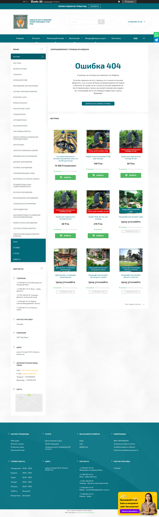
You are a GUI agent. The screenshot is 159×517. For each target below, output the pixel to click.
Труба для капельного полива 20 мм (65, 218)
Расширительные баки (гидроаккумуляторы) (22, 186)
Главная (20, 38)
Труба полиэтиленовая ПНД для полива (98, 157)
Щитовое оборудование (22, 162)
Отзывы (16, 248)
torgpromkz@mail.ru (29, 374)
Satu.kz (89, 510)
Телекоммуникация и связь (24, 173)
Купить (67, 177)
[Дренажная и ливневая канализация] (65, 260)
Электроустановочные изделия (25, 150)
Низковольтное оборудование (25, 156)
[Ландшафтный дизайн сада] (130, 202)
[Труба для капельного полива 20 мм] (65, 202)
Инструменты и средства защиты (26, 179)
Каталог (36, 38)
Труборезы (17, 74)
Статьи (16, 253)
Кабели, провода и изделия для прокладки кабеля (25, 138)
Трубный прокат (19, 114)
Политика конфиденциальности (126, 450)
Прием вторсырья (20, 103)
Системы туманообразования (25, 91)
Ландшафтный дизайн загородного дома (98, 276)
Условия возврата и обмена (124, 447)
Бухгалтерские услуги (21, 109)
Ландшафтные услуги (95, 38)
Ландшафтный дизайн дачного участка (130, 276)
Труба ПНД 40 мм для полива (98, 218)
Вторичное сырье (20, 97)
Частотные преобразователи (24, 228)
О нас (15, 242)
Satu (81, 444)
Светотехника (18, 145)
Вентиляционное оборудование (25, 198)
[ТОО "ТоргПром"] (20, 28)
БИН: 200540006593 (121, 441)
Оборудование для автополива (25, 86)
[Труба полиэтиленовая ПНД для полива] (98, 141)
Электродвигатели (20, 209)
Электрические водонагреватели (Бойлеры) (26, 235)
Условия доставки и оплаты (124, 444)
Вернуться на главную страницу (98, 104)
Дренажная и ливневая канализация (65, 276)
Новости (16, 259)
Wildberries (84, 447)
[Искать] (101, 21)
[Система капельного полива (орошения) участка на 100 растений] (65, 141)
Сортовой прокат (20, 120)
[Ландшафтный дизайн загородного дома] (98, 260)
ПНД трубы (17, 63)
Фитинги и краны (20, 69)
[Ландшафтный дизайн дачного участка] (130, 260)
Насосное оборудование (22, 192)
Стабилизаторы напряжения (24, 204)
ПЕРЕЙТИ (94, 6)
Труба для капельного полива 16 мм (131, 157)
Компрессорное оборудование (25, 223)
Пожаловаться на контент (85, 512)
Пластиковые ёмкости (22, 131)
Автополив (74, 38)
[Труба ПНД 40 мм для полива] (98, 202)
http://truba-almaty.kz (29, 370)
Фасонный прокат (20, 126)
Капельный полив (55, 38)
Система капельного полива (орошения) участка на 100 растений (65, 158)
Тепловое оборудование (22, 168)
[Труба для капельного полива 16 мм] (130, 141)
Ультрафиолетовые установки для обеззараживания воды (26, 216)
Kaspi (82, 441)
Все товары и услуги (133, 304)
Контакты (116, 38)
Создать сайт (48, 1)
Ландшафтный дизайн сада (131, 217)
